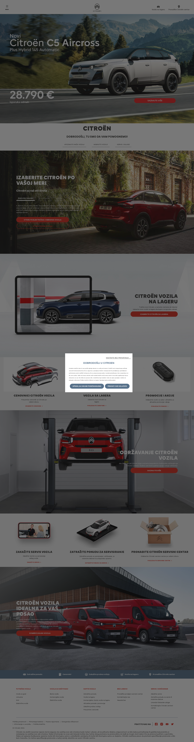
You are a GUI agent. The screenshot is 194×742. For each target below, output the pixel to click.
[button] (118, 358)
